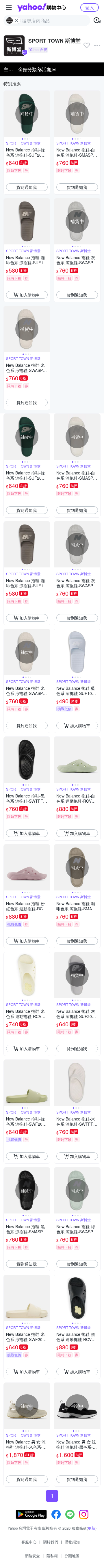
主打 (8, 69)
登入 (89, 7)
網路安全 (32, 1555)
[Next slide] (46, 114)
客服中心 (28, 1542)
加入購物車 (30, 295)
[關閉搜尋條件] (16, 20)
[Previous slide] (7, 114)
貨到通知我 (26, 187)
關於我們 (50, 1542)
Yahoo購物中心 (41, 7)
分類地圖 (71, 1555)
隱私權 (52, 1555)
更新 (91, 1528)
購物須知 (72, 1542)
